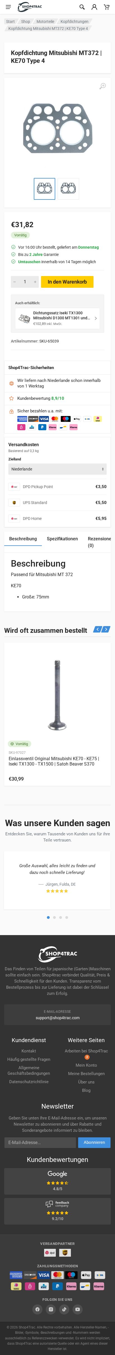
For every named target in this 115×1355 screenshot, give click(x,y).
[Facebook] (37, 1309)
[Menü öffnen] (8, 7)
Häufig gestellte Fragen (28, 1059)
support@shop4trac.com (58, 1018)
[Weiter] (106, 629)
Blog (86, 1090)
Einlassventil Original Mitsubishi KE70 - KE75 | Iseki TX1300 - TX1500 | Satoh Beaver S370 (54, 761)
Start (10, 21)
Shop (25, 21)
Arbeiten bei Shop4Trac (86, 1054)
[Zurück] (98, 629)
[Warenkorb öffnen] (106, 7)
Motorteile (45, 21)
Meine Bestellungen (86, 1073)
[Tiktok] (64, 1309)
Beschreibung (23, 538)
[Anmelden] (94, 7)
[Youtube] (78, 1309)
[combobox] (57, 469)
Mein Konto (86, 1065)
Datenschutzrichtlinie (29, 1081)
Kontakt (28, 1051)
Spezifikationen (62, 538)
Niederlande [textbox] (21, 469)
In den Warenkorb (67, 282)
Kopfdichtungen (74, 21)
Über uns (86, 1082)
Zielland (14, 459)
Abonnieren (94, 1142)
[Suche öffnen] (82, 7)
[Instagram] (51, 1309)
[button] (48, 917)
